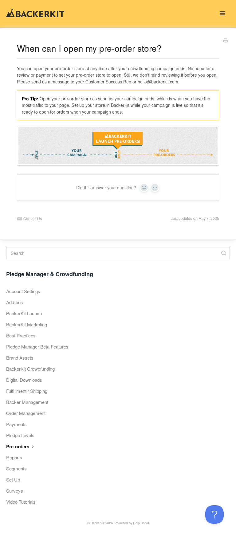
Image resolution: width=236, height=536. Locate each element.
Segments (16, 468)
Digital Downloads (24, 380)
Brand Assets (19, 357)
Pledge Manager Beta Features (37, 346)
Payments (16, 424)
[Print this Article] (225, 41)
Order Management (25, 413)
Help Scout (141, 523)
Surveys (14, 490)
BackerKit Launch (24, 313)
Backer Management (27, 402)
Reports (14, 457)
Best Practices (21, 335)
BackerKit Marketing (26, 324)
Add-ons (14, 302)
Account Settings (23, 291)
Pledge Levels (20, 435)
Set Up (13, 479)
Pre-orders (18, 446)
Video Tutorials (21, 501)
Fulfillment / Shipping (26, 391)
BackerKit (97, 523)
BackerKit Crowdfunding (30, 368)
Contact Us (32, 218)
